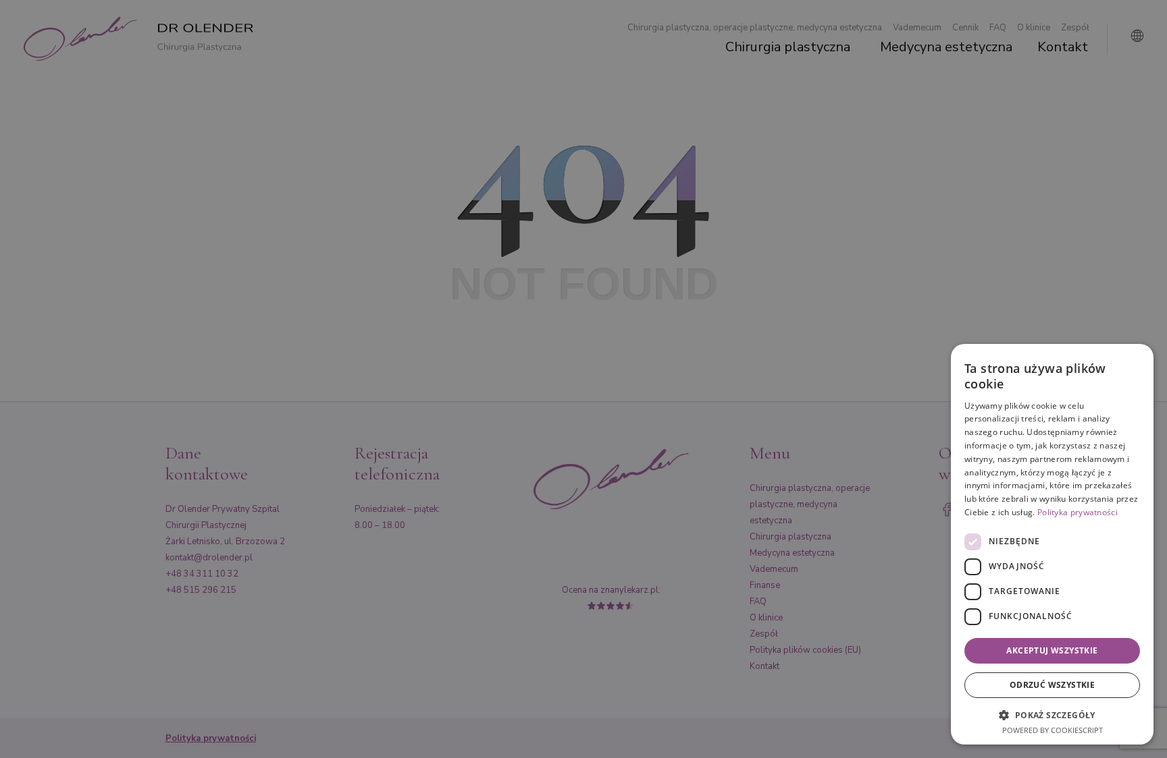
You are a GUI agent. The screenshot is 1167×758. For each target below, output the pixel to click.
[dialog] (1052, 544)
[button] (1052, 714)
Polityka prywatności (1077, 512)
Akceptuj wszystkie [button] (1051, 650)
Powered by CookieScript (1052, 730)
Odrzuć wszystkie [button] (1052, 685)
